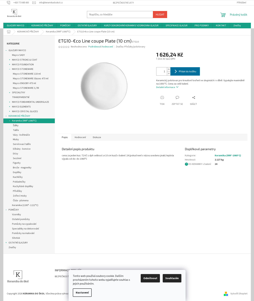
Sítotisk (16, 238)
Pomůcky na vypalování (24, 224)
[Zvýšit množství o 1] (168, 69)
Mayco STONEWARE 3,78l (26, 88)
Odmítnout (150, 278)
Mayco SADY (18, 55)
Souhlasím (172, 278)
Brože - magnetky (22, 167)
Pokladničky (19, 182)
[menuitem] (15, 25)
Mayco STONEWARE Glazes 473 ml (30, 78)
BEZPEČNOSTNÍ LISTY (123, 2)
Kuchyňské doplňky (23, 186)
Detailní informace (165, 87)
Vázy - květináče (21, 135)
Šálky (16, 125)
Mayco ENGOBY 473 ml (24, 83)
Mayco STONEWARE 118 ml (27, 74)
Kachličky (18, 177)
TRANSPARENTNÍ (20, 97)
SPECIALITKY (18, 92)
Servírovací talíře (22, 144)
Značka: (130, 46)
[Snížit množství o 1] (168, 73)
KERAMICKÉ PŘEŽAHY (19, 116)
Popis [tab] (65, 137)
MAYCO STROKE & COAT (24, 60)
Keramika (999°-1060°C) (24, 120)
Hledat (160, 14)
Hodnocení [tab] (80, 137)
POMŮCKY (14, 210)
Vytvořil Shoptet (238, 293)
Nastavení (82, 293)
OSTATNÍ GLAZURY (18, 242)
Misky (16, 139)
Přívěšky (17, 191)
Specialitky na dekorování (25, 228)
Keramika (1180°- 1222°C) (25, 205)
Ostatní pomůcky (21, 219)
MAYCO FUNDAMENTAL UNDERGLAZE (30, 102)
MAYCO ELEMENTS (21, 106)
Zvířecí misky (20, 196)
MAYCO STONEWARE (22, 69)
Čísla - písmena (20, 200)
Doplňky (17, 172)
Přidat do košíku (187, 71)
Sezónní (17, 158)
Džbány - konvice (22, 149)
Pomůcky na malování (23, 233)
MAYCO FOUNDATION (23, 64)
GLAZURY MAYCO (17, 50)
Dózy (15, 153)
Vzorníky (16, 214)
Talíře (16, 130)
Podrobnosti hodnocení (100, 46)
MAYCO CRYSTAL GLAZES (25, 111)
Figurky (17, 163)
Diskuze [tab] (97, 137)
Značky (12, 247)
